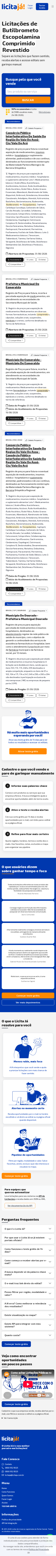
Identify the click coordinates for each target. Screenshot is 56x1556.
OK (28, 1553)
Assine (5, 1503)
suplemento (36, 477)
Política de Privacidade (39, 1549)
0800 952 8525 (11, 1468)
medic (33, 296)
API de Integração (9, 1523)
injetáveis (10, 320)
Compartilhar (15, 264)
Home (4, 1488)
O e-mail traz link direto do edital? (23, 1283)
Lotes (31, 260)
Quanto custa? (12, 1335)
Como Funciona (8, 1492)
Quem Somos (7, 1495)
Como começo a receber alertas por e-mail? (26, 1261)
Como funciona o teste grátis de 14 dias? (24, 1250)
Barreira (10, 490)
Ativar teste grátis (28, 751)
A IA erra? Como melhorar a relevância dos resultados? (25, 1304)
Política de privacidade (12, 1519)
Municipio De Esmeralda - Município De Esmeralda (23, 361)
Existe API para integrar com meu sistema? (23, 1325)
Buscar (28, 100)
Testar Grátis (42, 6)
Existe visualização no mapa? (20, 1315)
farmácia (13, 649)
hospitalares (21, 155)
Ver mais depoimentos (28, 1002)
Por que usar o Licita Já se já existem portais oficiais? (25, 1239)
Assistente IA (15, 260)
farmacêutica (19, 390)
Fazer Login (7, 1499)
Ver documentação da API (20, 1205)
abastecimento (13, 634)
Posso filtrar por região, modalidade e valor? (26, 1293)
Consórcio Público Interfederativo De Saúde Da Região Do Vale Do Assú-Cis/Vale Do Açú (26, 138)
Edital (43, 260)
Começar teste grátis (28, 995)
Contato (8, 1464)
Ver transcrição (11, 1418)
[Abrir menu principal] (53, 6)
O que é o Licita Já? (15, 1228)
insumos (40, 152)
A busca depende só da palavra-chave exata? (25, 1273)
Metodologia (44, 112)
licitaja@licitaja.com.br (14, 1475)
